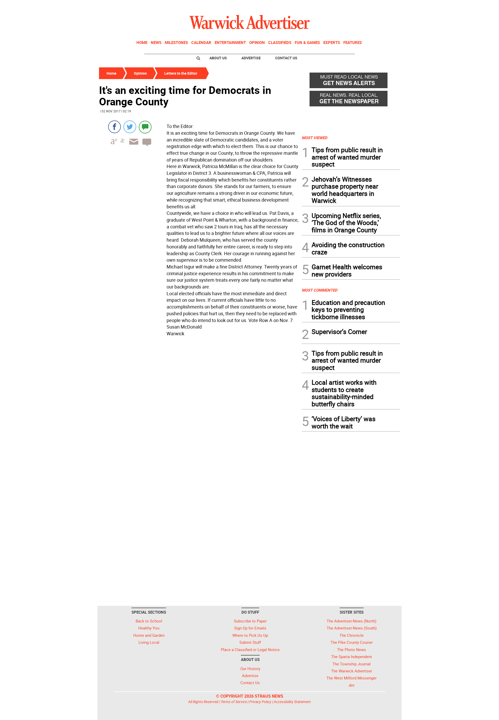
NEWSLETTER (358, 6)
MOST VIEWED (314, 137)
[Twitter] (129, 126)
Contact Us (286, 57)
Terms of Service (234, 701)
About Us (218, 57)
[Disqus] (199, 405)
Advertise (251, 57)
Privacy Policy (260, 701)
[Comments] (145, 126)
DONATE (387, 6)
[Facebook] (114, 126)
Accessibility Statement (292, 701)
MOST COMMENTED (319, 290)
